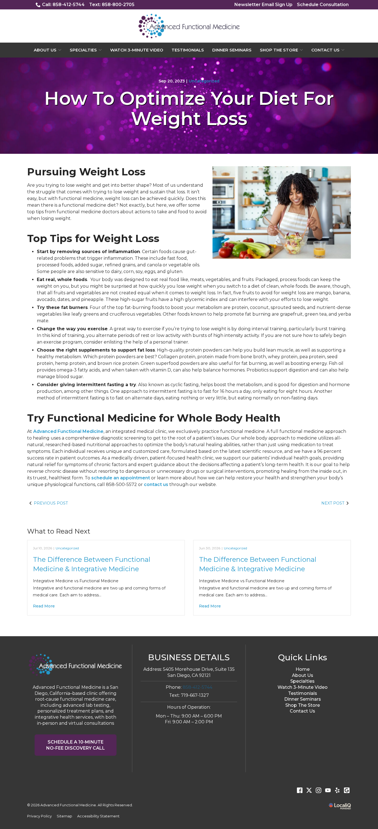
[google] (347, 790)
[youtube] (328, 790)
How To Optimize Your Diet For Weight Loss (189, 109)
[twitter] (309, 790)
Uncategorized (204, 81)
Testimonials (188, 50)
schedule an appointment (120, 477)
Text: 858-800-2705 (111, 4)
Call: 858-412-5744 (63, 4)
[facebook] (300, 790)
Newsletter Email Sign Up (263, 4)
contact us (156, 484)
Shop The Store (279, 50)
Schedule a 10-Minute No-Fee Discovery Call (75, 745)
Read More (44, 606)
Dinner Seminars (232, 50)
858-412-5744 (197, 687)
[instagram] (318, 790)
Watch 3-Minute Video (136, 50)
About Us (45, 50)
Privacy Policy (39, 816)
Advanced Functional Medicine (68, 431)
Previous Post (51, 503)
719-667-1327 (195, 695)
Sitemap (64, 816)
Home (303, 669)
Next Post (332, 503)
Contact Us (325, 50)
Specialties (83, 50)
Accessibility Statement (98, 816)
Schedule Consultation (323, 4)
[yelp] (337, 790)
